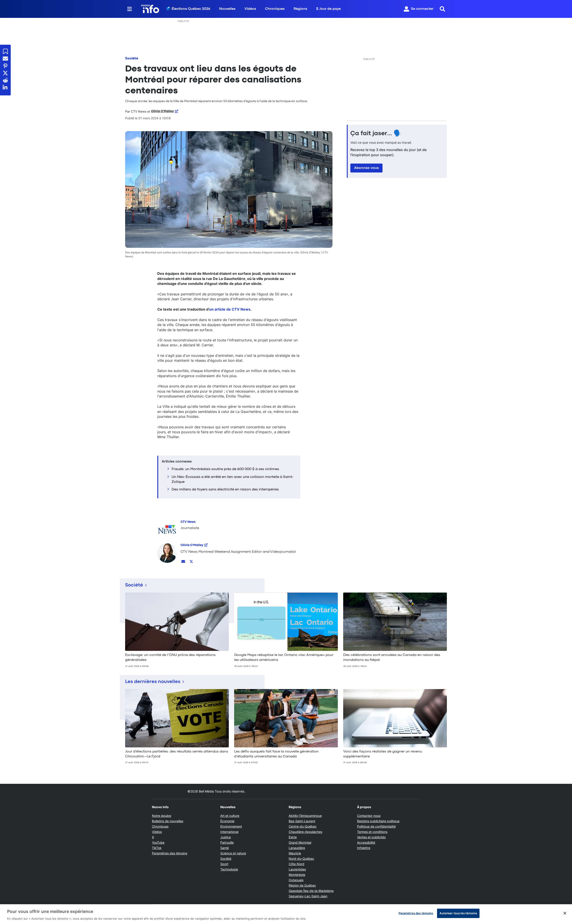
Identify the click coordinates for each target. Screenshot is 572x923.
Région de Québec (302, 885)
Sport (224, 864)
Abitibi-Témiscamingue (305, 816)
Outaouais (296, 880)
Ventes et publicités (371, 837)
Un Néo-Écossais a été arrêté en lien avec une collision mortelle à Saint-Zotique (233, 479)
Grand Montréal (300, 842)
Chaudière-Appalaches (305, 832)
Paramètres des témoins (169, 853)
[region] (286, 913)
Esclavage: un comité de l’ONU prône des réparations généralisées (170, 658)
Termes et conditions (372, 832)
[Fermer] (565, 913)
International (229, 832)
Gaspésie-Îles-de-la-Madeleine (311, 891)
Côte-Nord (296, 864)
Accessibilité (366, 842)
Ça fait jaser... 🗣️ (375, 133)
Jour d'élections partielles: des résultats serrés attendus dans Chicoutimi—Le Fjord (176, 754)
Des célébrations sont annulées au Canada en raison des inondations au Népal (391, 658)
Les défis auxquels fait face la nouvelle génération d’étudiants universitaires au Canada (276, 754)
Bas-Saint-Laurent (302, 821)
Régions (300, 9)
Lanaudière (297, 848)
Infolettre (363, 848)
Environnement (231, 826)
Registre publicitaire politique (378, 821)
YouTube (158, 842)
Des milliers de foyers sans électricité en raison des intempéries (225, 489)
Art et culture (229, 816)
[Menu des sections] (129, 8)
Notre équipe (161, 816)
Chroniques (275, 9)
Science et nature (233, 853)
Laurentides (297, 869)
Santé (224, 848)
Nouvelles (227, 9)
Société (131, 58)
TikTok (157, 848)
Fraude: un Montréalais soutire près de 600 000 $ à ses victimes (225, 469)
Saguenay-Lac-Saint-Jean (308, 896)
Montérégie (297, 875)
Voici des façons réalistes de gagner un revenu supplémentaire (382, 754)
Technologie (229, 869)
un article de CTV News (229, 309)
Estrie (293, 837)
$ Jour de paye (328, 9)
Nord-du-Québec (301, 858)
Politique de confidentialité (376, 826)
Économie (227, 821)
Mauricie (295, 853)
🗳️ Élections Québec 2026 (188, 9)
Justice (225, 837)
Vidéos (250, 9)
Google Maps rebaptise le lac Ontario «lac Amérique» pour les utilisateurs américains (283, 658)
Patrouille (227, 842)
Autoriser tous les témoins (458, 913)
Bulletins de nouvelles (167, 821)
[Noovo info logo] (150, 9)
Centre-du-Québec (303, 826)
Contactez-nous (369, 816)
